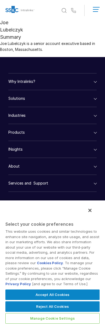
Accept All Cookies (52, 294)
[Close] (90, 210)
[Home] (19, 10)
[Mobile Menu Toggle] (96, 8)
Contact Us (73, 10)
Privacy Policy (18, 284)
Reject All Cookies (52, 306)
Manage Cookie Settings (52, 318)
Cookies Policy (50, 263)
